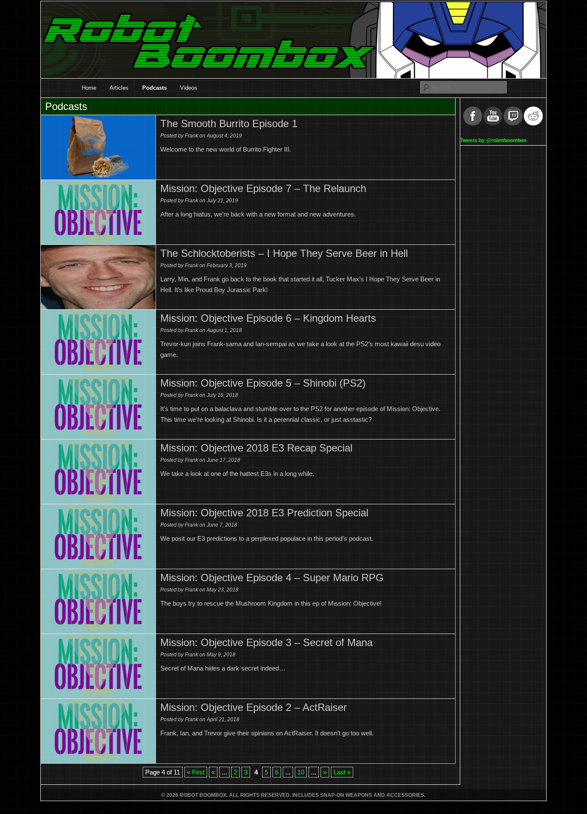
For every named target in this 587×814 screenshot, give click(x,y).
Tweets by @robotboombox (493, 140)
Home (89, 88)
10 (300, 772)
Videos (188, 88)
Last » (342, 772)
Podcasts (154, 88)
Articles (119, 88)
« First (196, 772)
